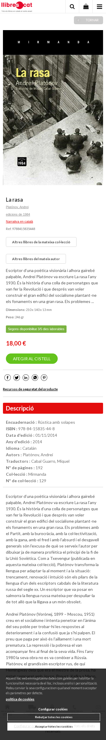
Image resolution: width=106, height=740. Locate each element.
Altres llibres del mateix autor (36, 259)
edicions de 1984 (18, 214)
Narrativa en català (19, 221)
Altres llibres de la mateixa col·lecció (41, 242)
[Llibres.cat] (16, 7)
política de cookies (20, 699)
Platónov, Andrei (17, 207)
